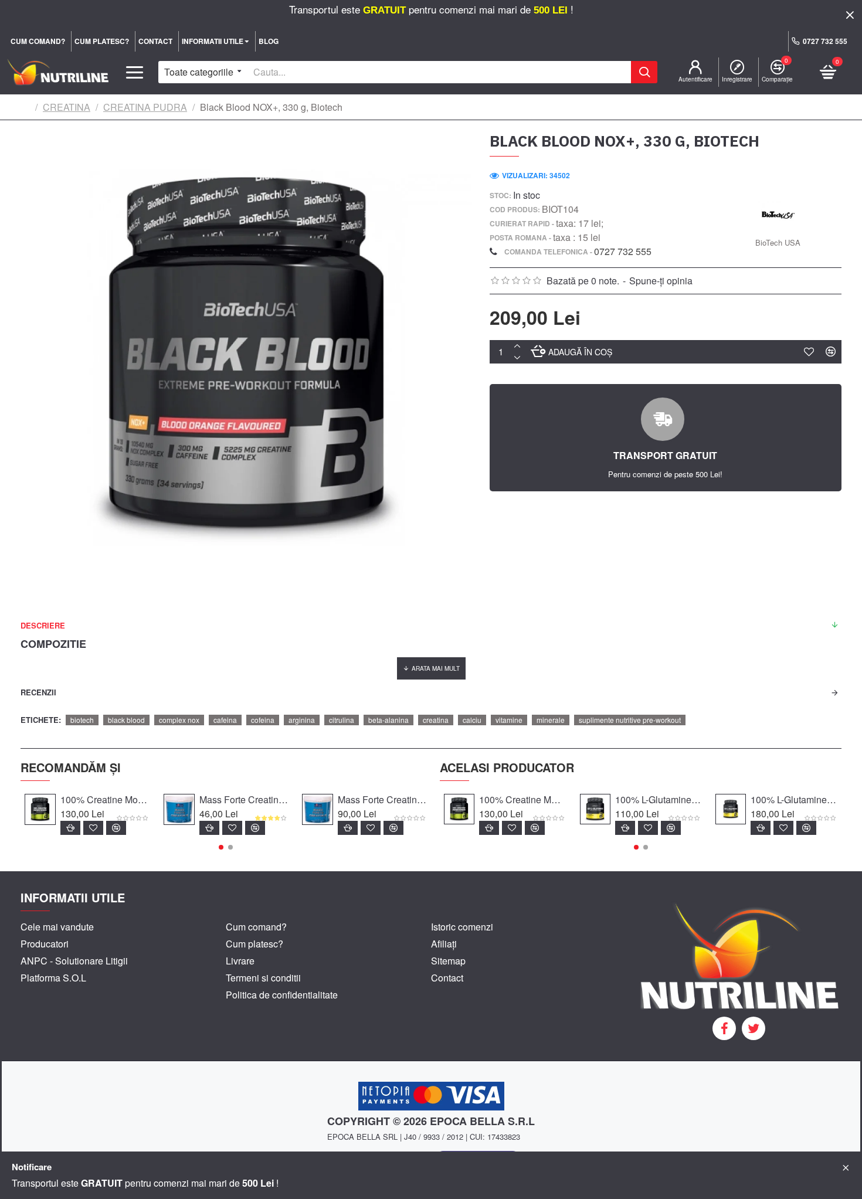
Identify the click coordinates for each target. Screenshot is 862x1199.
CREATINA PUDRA (145, 107)
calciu (472, 720)
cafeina (225, 720)
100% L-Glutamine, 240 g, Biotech (658, 800)
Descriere (43, 625)
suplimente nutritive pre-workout (630, 720)
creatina (436, 720)
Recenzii (38, 692)
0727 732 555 (622, 251)
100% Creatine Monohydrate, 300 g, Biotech (104, 800)
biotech (82, 720)
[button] (221, 847)
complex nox (179, 720)
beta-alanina (388, 720)
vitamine (509, 720)
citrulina (341, 720)
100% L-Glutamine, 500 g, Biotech (794, 800)
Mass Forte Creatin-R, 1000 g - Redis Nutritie (243, 800)
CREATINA (66, 107)
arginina (302, 720)
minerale (551, 720)
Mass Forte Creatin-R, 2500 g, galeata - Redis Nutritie (382, 800)
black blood (126, 720)
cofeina (262, 720)
